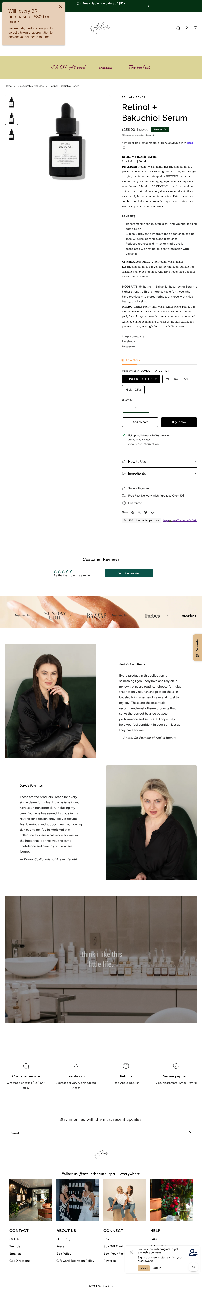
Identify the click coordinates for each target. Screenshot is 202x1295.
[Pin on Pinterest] (145, 512)
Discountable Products (31, 85)
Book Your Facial (115, 1253)
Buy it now (179, 422)
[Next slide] (148, 6)
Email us (15, 1253)
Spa (106, 1239)
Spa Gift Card (113, 1246)
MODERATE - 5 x (177, 379)
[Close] (60, 7)
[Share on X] (139, 512)
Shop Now (72, 68)
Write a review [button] (129, 573)
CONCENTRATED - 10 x (141, 379)
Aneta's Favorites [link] (130, 664)
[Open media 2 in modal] (103, 102)
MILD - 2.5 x (133, 389)
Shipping (126, 135)
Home (8, 85)
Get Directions (19, 1261)
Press (60, 1246)
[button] (178, 28)
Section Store (105, 1286)
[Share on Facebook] (133, 512)
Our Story (63, 1239)
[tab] (11, 102)
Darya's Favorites (31, 785)
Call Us (14, 1239)
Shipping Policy (76, 1097)
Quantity (127, 399)
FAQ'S (154, 1239)
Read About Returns (126, 1091)
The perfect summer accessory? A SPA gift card (140, 67)
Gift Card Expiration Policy (75, 1261)
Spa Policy (63, 1253)
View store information (143, 444)
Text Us (14, 1246)
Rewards (109, 1261)
